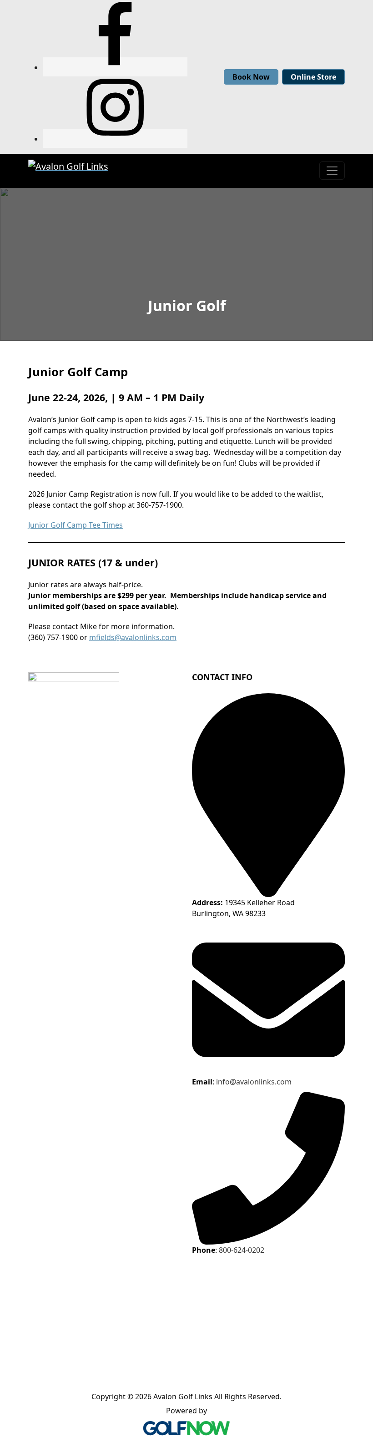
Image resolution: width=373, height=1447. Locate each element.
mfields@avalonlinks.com (132, 637)
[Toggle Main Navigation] (332, 170)
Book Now (251, 77)
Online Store (313, 77)
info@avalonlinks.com (254, 1082)
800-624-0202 (241, 1250)
